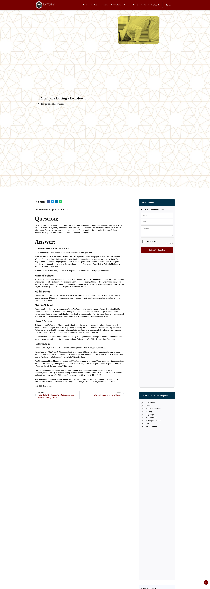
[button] (48, 201)
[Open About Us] (98, 5)
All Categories (44, 104)
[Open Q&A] (129, 5)
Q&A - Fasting (58, 104)
